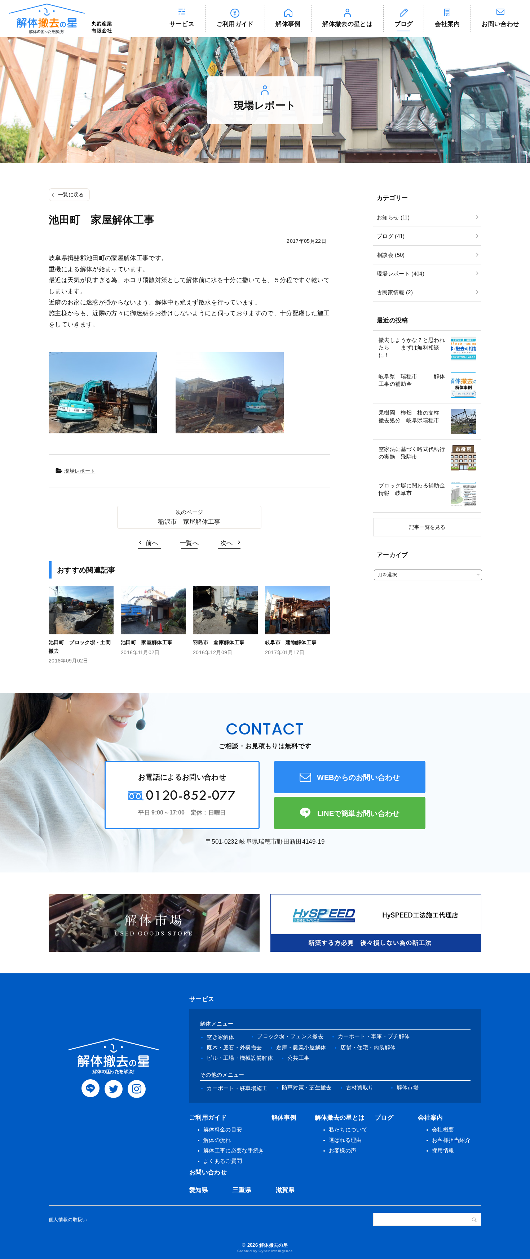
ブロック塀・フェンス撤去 (290, 1036)
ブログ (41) (391, 236)
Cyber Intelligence (276, 1251)
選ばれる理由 (345, 1140)
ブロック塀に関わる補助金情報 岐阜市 (412, 489)
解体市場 (408, 1087)
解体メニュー (216, 1024)
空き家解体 (220, 1037)
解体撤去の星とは (347, 24)
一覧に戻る (71, 194)
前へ (152, 543)
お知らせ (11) (393, 217)
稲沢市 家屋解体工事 (189, 521)
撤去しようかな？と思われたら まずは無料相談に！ (412, 347)
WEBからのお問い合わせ (358, 777)
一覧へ (189, 543)
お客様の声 (343, 1150)
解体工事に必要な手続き (233, 1150)
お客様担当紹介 (451, 1140)
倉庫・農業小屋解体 (301, 1047)
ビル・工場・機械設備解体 (240, 1058)
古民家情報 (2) (395, 292)
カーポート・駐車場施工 (237, 1088)
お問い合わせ (500, 24)
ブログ (403, 24)
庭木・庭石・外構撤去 (234, 1047)
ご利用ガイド (235, 24)
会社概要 (443, 1129)
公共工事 (298, 1058)
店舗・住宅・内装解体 (368, 1047)
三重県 (242, 1190)
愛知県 (198, 1190)
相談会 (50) (391, 255)
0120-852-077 (191, 794)
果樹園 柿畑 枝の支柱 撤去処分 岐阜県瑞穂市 (412, 416)
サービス (181, 24)
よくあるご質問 (222, 1161)
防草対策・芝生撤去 (307, 1087)
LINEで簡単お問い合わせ (358, 813)
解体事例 (287, 24)
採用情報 (443, 1150)
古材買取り (360, 1087)
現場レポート (79, 471)
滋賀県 (285, 1190)
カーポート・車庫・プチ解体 (374, 1036)
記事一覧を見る (427, 527)
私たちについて (348, 1129)
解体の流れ (217, 1140)
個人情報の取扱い (68, 1219)
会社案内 (447, 24)
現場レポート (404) (400, 274)
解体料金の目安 (222, 1129)
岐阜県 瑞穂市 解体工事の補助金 (412, 380)
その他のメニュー (222, 1075)
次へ (226, 543)
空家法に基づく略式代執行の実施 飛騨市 (412, 453)
